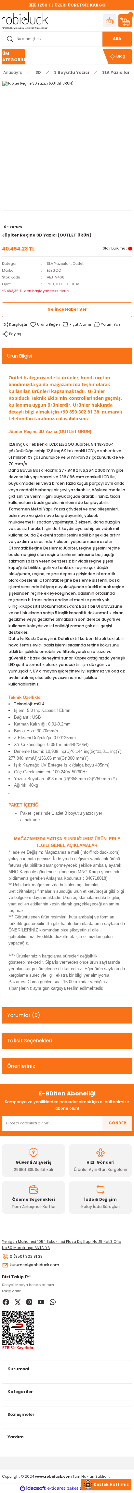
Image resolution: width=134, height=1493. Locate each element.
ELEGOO (54, 270)
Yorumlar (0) (23, 1015)
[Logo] (25, 20)
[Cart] (125, 20)
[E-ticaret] (66, 1488)
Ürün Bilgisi (19, 355)
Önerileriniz (21, 1066)
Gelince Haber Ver (67, 309)
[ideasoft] (33, 1488)
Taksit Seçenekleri (29, 1040)
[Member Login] (109, 20)
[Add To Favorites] (45, 324)
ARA (117, 38)
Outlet (78, 263)
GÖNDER (117, 1123)
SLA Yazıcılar (58, 263)
